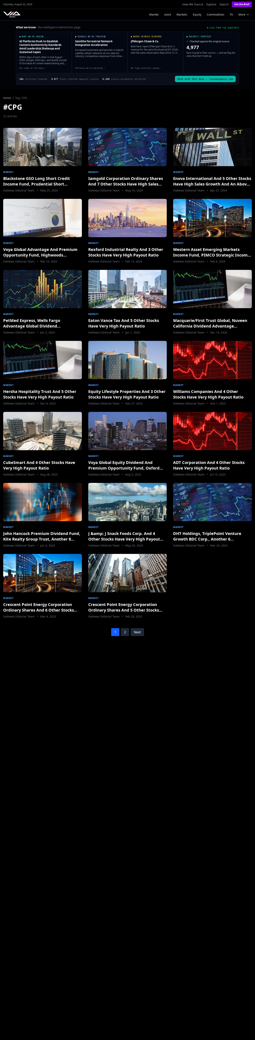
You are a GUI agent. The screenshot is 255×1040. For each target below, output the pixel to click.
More (241, 14)
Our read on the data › (32, 68)
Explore (211, 4)
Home (7, 98)
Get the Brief (241, 4)
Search (224, 4)
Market (154, 14)
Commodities (215, 14)
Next (137, 632)
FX (231, 14)
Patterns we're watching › (90, 68)
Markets (182, 14)
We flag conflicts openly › (146, 68)
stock (167, 14)
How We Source (192, 4)
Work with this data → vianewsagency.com (205, 79)
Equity (197, 14)
